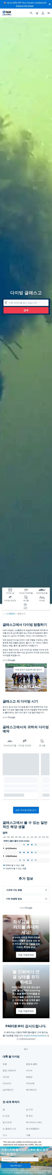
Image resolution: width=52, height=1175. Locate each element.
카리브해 (30, 1083)
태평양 (29, 1076)
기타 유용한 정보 (14, 898)
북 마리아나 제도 (34, 1122)
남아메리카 (8, 1089)
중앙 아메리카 (9, 1070)
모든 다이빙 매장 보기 (26, 810)
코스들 (42, 745)
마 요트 (6, 1115)
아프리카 (7, 1083)
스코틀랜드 (11, 613)
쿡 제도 (29, 1115)
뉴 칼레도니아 (9, 1128)
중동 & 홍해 (31, 1064)
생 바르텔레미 (32, 1128)
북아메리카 (31, 1089)
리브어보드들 (10, 745)
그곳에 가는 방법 (14, 889)
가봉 (28, 1135)
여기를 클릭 (17, 1173)
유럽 (5, 1064)
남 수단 (29, 1109)
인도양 (6, 1076)
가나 (5, 1135)
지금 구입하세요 (26, 954)
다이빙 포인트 (24, 745)
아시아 (29, 1070)
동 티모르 (7, 1122)
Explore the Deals (25, 5)
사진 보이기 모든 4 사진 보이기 (28, 669)
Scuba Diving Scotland (35, 1035)
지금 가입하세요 (26, 1011)
